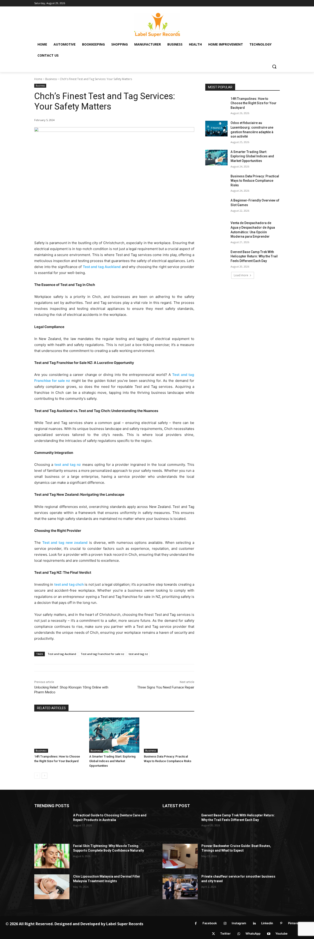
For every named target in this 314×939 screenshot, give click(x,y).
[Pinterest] (281, 923)
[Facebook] (196, 923)
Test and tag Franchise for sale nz (102, 654)
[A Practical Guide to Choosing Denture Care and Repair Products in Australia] (51, 825)
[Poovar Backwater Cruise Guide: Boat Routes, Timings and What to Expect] (180, 856)
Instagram (239, 923)
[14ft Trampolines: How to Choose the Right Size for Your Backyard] (59, 735)
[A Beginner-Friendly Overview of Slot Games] (216, 206)
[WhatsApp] (239, 934)
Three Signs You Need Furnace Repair (165, 687)
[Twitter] (213, 934)
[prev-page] (37, 776)
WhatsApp (252, 933)
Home (38, 79)
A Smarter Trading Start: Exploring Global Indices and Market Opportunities (112, 761)
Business (51, 79)
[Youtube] (269, 934)
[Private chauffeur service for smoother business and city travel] (180, 886)
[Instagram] (225, 923)
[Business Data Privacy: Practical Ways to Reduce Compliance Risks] (169, 735)
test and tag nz (138, 654)
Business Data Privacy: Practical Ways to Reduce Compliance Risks (255, 180)
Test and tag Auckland (62, 654)
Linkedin (267, 923)
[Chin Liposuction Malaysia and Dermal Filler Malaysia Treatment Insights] (51, 886)
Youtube (281, 933)
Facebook (210, 923)
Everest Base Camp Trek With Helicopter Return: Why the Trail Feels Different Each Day (254, 256)
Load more (241, 275)
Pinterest (294, 923)
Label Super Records (124, 923)
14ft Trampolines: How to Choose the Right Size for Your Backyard (254, 103)
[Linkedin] (254, 923)
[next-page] (44, 776)
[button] (274, 66)
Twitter (225, 933)
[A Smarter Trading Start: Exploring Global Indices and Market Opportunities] (114, 735)
